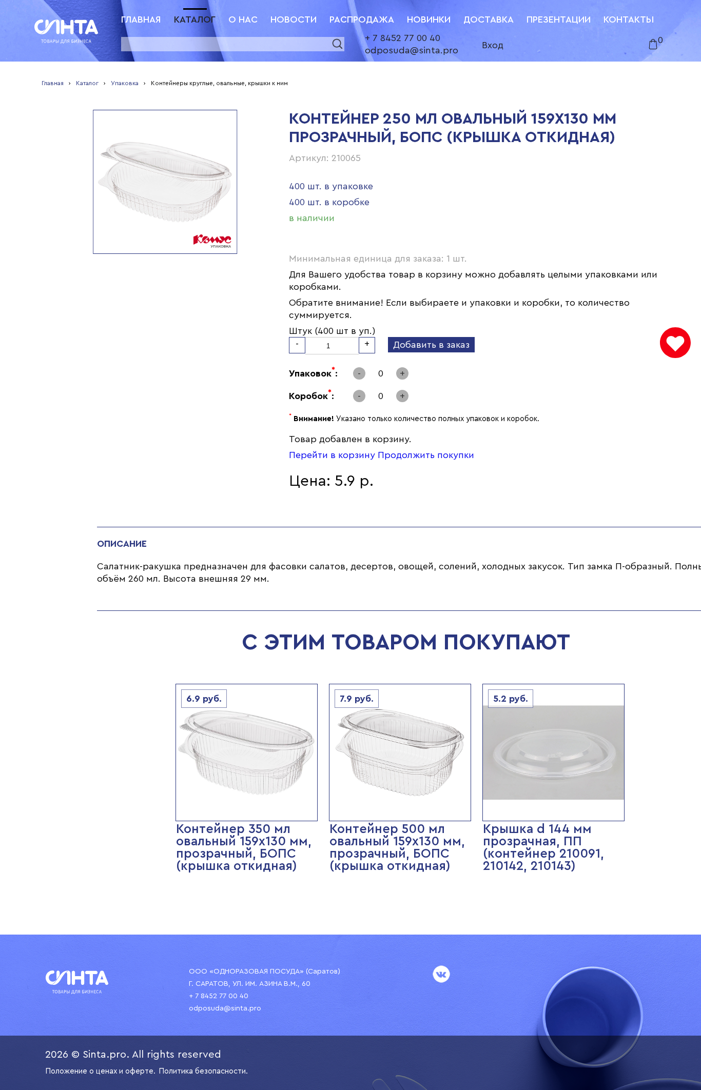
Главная (141, 19)
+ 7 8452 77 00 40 (402, 38)
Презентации (559, 19)
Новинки (429, 19)
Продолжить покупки (426, 455)
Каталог (195, 19)
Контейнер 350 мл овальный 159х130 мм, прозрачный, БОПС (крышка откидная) (243, 848)
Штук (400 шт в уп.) (332, 330)
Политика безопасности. (203, 1071)
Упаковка (125, 83)
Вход (492, 45)
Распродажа (361, 19)
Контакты (628, 19)
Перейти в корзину (332, 455)
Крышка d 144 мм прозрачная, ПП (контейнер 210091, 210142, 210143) (543, 848)
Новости (293, 19)
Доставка (488, 19)
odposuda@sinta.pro (411, 50)
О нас (243, 19)
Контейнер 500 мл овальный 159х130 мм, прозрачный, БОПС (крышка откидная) (397, 848)
